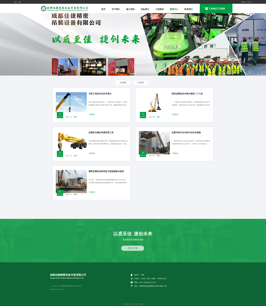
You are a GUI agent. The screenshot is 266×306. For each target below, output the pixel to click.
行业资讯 (140, 82)
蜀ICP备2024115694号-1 (57, 289)
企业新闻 (123, 82)
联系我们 (188, 9)
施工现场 (130, 9)
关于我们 (116, 9)
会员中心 (249, 2)
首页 (103, 9)
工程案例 (159, 9)
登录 (15, 2)
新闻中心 (174, 9)
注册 (19, 2)
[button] (130, 73)
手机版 (243, 2)
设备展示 (145, 9)
